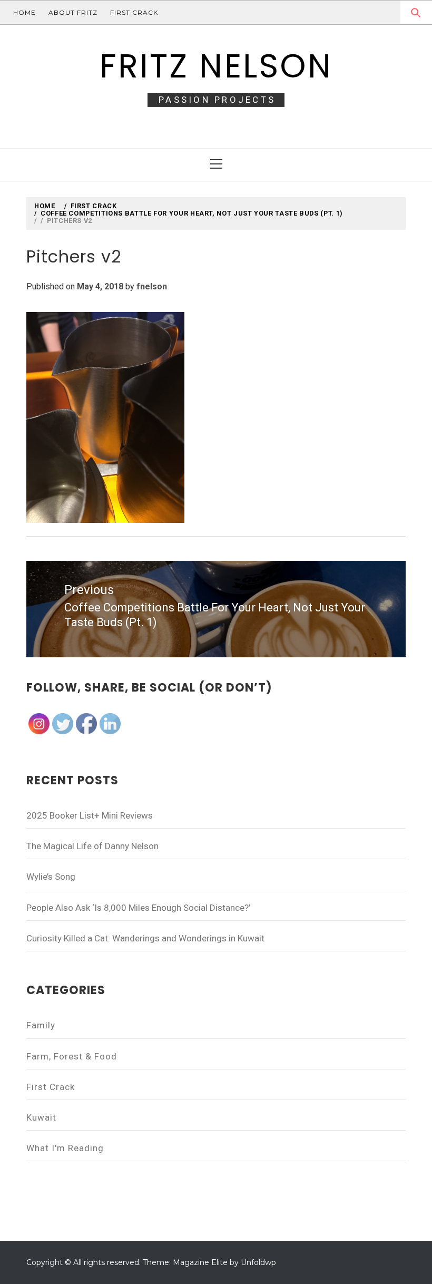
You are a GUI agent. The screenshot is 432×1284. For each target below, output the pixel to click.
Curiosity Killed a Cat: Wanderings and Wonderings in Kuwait (145, 938)
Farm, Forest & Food (71, 1056)
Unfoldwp (258, 1262)
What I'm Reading (65, 1148)
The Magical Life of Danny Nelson (92, 846)
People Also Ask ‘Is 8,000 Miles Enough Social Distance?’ (138, 907)
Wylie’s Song (50, 876)
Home (24, 12)
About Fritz (72, 12)
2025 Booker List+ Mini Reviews (89, 815)
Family (40, 1025)
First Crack (134, 12)
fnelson (151, 286)
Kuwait (41, 1117)
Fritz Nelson (216, 66)
